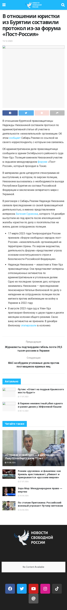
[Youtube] (33, 589)
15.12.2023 (7, 41)
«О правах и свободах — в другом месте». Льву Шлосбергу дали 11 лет (32, 456)
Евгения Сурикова (27, 213)
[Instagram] (45, 589)
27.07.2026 (23, 482)
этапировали (28, 325)
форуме (42, 161)
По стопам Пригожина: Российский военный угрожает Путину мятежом (40, 504)
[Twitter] (22, 589)
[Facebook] (10, 589)
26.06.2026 (23, 510)
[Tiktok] (57, 589)
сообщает (15, 137)
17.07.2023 (23, 397)
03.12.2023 (23, 411)
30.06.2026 (23, 496)
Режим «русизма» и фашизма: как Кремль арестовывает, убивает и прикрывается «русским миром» (39, 474)
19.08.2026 (10, 463)
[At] (33, 598)
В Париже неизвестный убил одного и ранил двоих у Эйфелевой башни (40, 405)
